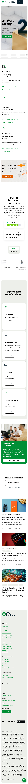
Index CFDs (5, 630)
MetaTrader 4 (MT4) (7, 646)
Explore (10, 326)
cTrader (4, 650)
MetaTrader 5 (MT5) (7, 648)
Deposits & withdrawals (8, 663)
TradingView (5, 644)
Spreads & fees (5, 661)
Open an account (6, 665)
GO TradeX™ (5, 652)
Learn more (8, 176)
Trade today (7, 36)
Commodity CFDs (6, 633)
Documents (5, 675)
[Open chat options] (24, 780)
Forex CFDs (5, 626)
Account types (5, 659)
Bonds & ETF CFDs (6, 637)
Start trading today (14, 460)
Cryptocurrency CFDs (7, 635)
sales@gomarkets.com (7, 705)
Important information (7, 677)
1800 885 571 (6, 695)
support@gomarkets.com (8, 700)
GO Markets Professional (8, 667)
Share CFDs (5, 628)
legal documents (5, 759)
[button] (24, 2)
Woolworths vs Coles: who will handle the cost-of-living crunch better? (13, 590)
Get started (20, 2)
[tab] (14, 248)
